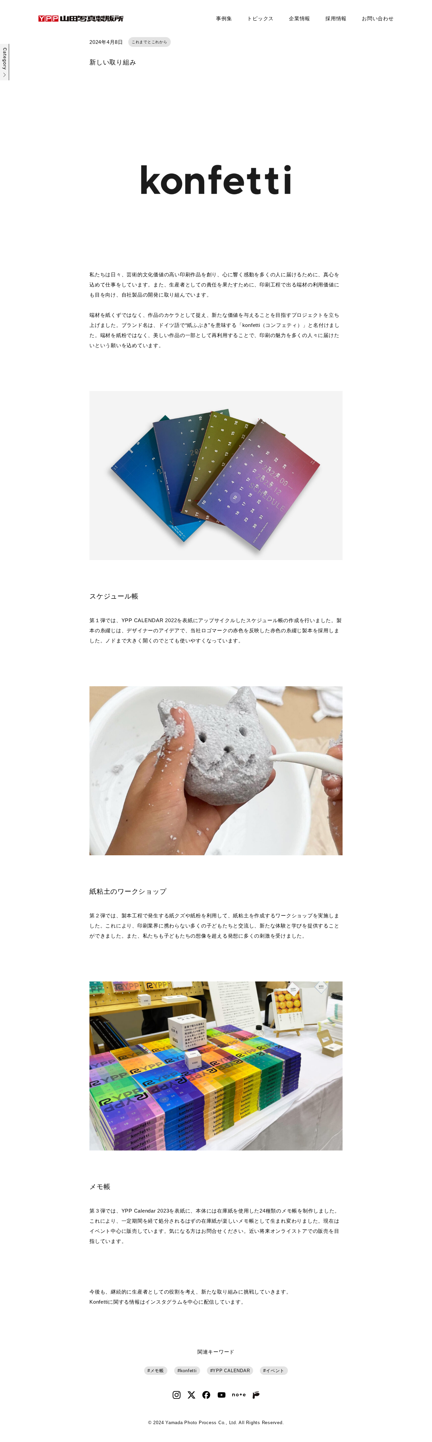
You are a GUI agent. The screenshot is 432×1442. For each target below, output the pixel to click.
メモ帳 (157, 1370)
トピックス (260, 18)
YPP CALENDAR (231, 1370)
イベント (275, 1370)
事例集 (224, 18)
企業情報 (299, 18)
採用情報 (336, 18)
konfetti (188, 1370)
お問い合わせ (378, 18)
